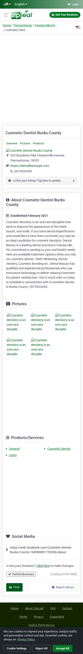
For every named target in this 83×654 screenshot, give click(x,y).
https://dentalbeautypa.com (29, 165)
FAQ (53, 608)
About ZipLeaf (34, 608)
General (14, 448)
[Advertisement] (41, 78)
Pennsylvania (23, 25)
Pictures (25, 143)
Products (38, 143)
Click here (42, 566)
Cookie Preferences (41, 625)
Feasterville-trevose (46, 25)
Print (16, 587)
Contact (67, 608)
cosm (13, 455)
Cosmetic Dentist (59, 448)
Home (7, 25)
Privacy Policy (26, 639)
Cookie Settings (17, 648)
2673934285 (23, 171)
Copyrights (57, 616)
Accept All (62, 648)
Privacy (39, 616)
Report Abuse (64, 587)
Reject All (41, 648)
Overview (11, 143)
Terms (23, 616)
